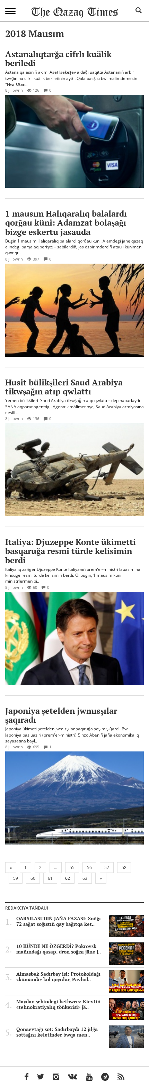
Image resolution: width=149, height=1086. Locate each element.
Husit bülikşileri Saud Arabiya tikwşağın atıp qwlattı (64, 387)
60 (32, 878)
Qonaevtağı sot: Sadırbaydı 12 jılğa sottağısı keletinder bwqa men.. (57, 1032)
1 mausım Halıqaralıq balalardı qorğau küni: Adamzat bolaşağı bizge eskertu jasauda (66, 222)
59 (15, 878)
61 (50, 878)
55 (72, 867)
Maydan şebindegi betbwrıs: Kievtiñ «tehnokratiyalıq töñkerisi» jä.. (58, 1004)
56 (89, 867)
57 (106, 867)
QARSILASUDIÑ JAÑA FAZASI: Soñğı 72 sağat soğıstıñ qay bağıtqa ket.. (58, 921)
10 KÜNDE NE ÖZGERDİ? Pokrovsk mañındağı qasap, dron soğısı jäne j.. (58, 949)
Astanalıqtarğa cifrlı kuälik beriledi (58, 58)
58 (124, 867)
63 (84, 878)
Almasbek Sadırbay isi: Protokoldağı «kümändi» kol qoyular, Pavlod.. (58, 976)
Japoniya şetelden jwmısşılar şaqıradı (61, 715)
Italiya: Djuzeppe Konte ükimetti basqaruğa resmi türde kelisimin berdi (70, 551)
